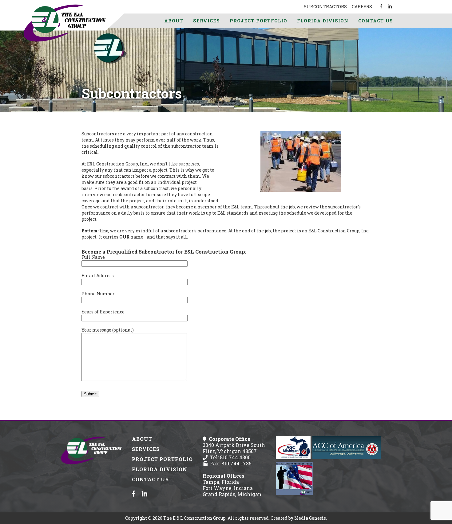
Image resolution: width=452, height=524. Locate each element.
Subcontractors (325, 7)
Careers (362, 7)
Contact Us (375, 21)
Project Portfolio (258, 21)
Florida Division (322, 21)
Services (206, 21)
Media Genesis (310, 518)
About (173, 21)
